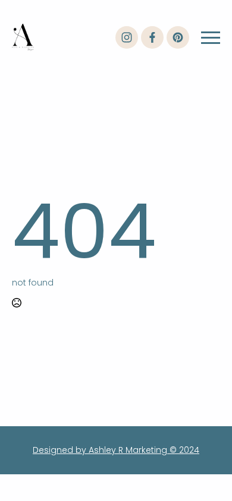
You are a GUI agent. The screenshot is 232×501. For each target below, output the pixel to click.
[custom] (126, 37)
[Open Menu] (210, 37)
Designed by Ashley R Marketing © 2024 (116, 450)
